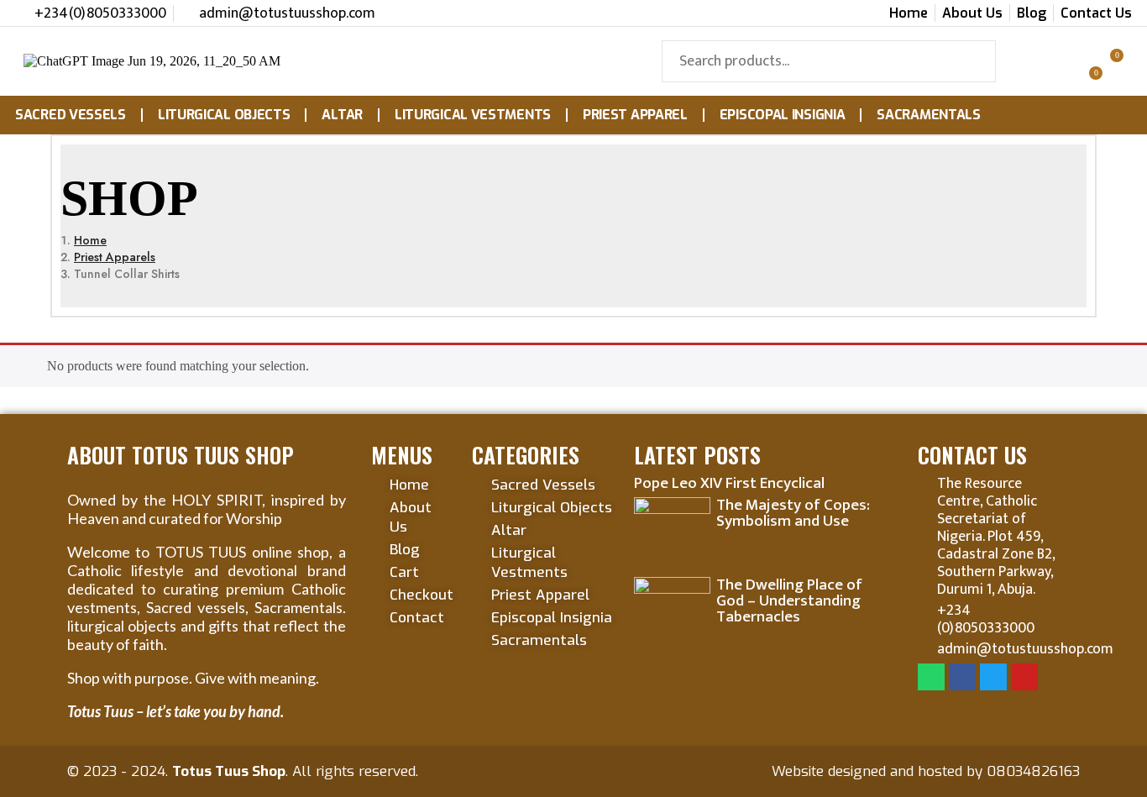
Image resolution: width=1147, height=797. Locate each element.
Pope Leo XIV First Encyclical (729, 483)
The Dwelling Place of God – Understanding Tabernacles (789, 601)
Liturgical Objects (224, 114)
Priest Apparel (635, 114)
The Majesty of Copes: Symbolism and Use (793, 513)
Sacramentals (928, 114)
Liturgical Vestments (473, 114)
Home (90, 240)
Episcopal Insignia (783, 114)
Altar (342, 114)
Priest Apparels (114, 257)
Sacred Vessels (70, 114)
